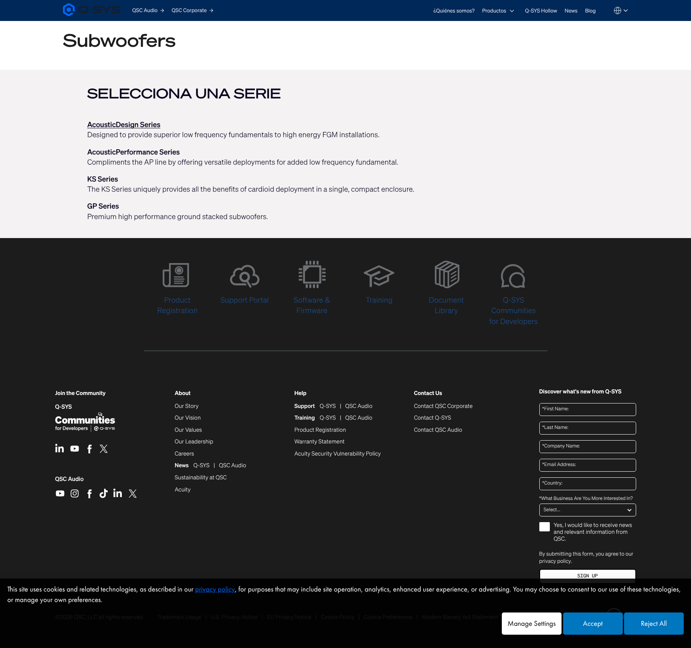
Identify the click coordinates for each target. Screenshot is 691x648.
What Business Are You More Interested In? (586, 499)
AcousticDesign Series (123, 125)
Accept (593, 623)
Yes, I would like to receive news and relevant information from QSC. (593, 532)
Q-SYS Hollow (541, 10)
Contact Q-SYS (432, 418)
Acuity (183, 490)
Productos (494, 10)
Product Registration (320, 430)
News (571, 10)
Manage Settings (531, 623)
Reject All (654, 623)
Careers (184, 454)
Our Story (186, 406)
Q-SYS (63, 407)
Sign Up (587, 576)
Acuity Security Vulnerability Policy (337, 454)
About (182, 393)
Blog (590, 10)
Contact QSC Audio (438, 430)
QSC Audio (69, 482)
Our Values (188, 430)
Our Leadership (194, 442)
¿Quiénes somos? (453, 10)
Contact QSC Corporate (443, 406)
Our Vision (188, 418)
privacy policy (555, 561)
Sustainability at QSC (201, 478)
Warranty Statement (319, 442)
